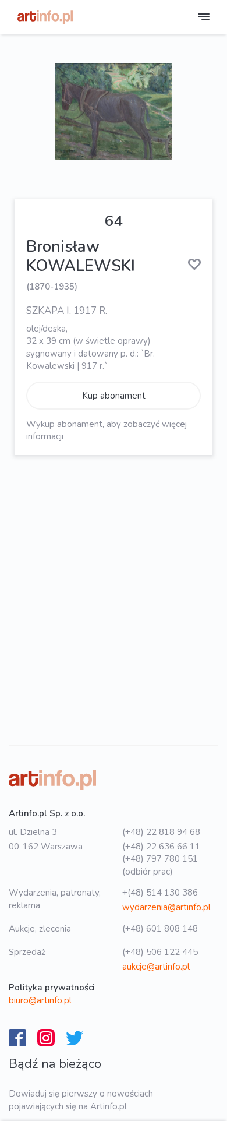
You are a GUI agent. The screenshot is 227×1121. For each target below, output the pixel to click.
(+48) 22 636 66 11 (161, 846)
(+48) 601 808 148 (160, 929)
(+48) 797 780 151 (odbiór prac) (160, 865)
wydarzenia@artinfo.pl (166, 907)
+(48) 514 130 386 (160, 892)
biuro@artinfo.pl (40, 1000)
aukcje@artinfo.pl (156, 966)
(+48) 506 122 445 (160, 952)
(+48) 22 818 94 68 (161, 832)
